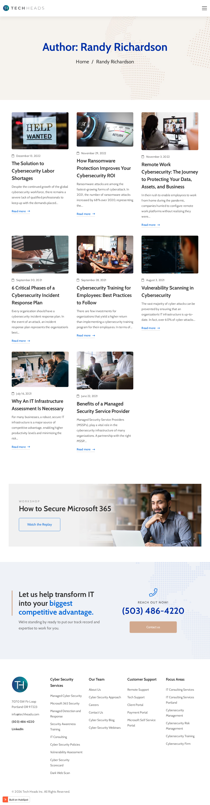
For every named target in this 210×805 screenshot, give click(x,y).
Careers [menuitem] (94, 705)
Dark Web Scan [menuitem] (60, 773)
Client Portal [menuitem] (135, 705)
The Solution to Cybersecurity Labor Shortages (33, 170)
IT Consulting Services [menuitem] (180, 689)
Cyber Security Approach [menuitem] (105, 697)
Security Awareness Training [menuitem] (63, 726)
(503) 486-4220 (153, 610)
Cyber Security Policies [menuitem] (65, 744)
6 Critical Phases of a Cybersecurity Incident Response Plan (35, 295)
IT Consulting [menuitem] (58, 737)
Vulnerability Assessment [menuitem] (66, 752)
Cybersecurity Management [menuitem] (175, 712)
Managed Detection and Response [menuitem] (65, 713)
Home (82, 62)
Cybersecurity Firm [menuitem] (178, 744)
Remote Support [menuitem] (138, 689)
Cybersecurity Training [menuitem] (180, 736)
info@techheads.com (25, 714)
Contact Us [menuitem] (96, 712)
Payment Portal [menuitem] (137, 712)
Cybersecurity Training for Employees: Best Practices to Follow (104, 295)
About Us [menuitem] (95, 689)
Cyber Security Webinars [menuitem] (105, 728)
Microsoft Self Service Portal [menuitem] (141, 722)
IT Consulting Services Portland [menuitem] (180, 699)
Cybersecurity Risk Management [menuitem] (178, 725)
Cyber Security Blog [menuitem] (101, 720)
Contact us (153, 627)
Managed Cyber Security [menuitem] (66, 696)
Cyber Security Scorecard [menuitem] (60, 762)
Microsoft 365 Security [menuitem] (65, 703)
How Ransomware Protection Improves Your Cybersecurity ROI (104, 168)
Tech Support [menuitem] (136, 697)
